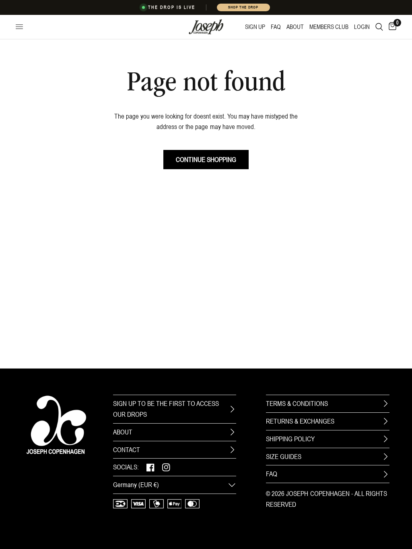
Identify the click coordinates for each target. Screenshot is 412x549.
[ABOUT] (232, 432)
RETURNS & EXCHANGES (300, 421)
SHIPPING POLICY (290, 439)
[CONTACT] (232, 450)
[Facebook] (150, 467)
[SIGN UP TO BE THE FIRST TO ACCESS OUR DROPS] (232, 409)
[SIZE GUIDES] (385, 457)
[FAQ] (385, 474)
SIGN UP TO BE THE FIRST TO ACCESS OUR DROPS (166, 408)
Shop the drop (243, 7)
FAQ (271, 474)
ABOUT (122, 432)
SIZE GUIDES (283, 457)
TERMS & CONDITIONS (297, 403)
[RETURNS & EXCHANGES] (385, 421)
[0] (391, 27)
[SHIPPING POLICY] (385, 439)
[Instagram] (166, 467)
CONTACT (126, 450)
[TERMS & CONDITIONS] (385, 403)
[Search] (379, 27)
